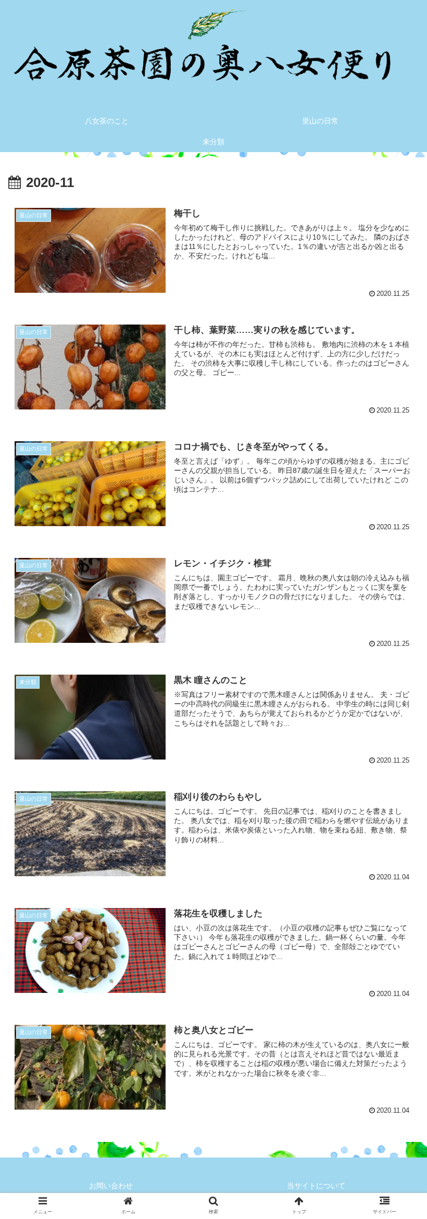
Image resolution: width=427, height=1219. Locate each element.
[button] (395, 972)
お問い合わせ (111, 1185)
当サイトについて (316, 1185)
